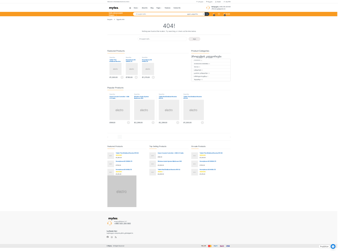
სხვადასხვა (112, 57)
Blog (152, 8)
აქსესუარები (197, 70)
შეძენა (219, 1)
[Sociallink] (108, 237)
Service (196, 67)
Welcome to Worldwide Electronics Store (118, 1)
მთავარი (109, 19)
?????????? (197, 60)
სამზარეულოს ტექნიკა (200, 76)
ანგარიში (228, 1)
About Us (145, 8)
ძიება (194, 39)
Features (167, 8)
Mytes (110, 246)
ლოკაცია (200, 1)
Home (135, 8)
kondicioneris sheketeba (201, 63)
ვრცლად (135, 77)
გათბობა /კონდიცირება (201, 73)
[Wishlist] (219, 14)
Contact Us (177, 8)
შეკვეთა (210, 1)
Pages (158, 8)
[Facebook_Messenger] (333, 246)
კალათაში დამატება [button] (120, 77)
